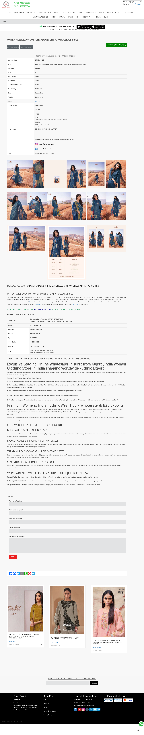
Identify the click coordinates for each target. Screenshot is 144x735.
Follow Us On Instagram (46, 144)
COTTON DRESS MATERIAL (77, 286)
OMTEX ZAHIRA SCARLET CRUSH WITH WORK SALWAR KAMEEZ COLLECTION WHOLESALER (65, 638)
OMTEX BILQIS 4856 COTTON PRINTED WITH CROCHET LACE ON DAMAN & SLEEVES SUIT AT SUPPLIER (107, 642)
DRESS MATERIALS (53, 286)
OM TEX (95, 286)
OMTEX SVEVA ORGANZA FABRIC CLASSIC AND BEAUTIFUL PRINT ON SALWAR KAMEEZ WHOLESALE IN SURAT (24, 636)
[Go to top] (138, 730)
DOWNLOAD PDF (27, 47)
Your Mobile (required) (16, 510)
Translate (138, 4)
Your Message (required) (16, 536)
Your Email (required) (15, 519)
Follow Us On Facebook (46, 149)
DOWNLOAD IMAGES (13, 47)
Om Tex (37, 101)
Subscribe (94, 683)
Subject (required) (14, 528)
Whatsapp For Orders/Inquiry (117, 45)
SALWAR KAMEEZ (35, 286)
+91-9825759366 (42, 309)
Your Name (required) (15, 501)
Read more (12, 641)
